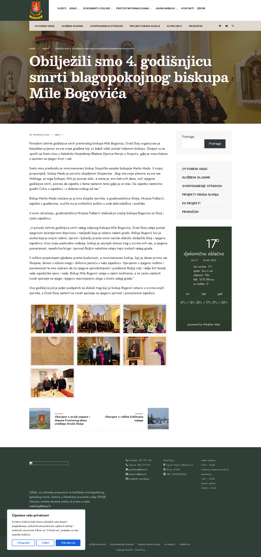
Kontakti (187, 8)
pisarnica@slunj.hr (137, 474)
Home (32, 48)
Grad (73, 8)
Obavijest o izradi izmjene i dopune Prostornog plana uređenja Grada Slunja (72, 419)
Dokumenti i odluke (96, 8)
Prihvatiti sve (68, 543)
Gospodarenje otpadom (106, 26)
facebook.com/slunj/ (138, 478)
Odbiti (45, 543)
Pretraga (188, 136)
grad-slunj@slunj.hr (138, 469)
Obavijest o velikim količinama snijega (124, 417)
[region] (46, 529)
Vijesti (61, 8)
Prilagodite (23, 543)
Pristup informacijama (132, 8)
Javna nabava (165, 8)
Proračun (195, 26)
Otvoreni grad (45, 26)
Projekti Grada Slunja (145, 26)
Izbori (201, 8)
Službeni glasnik (72, 26)
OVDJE (101, 497)
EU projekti (174, 26)
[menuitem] (75, 8)
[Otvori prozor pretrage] (230, 26)
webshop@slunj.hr (40, 506)
